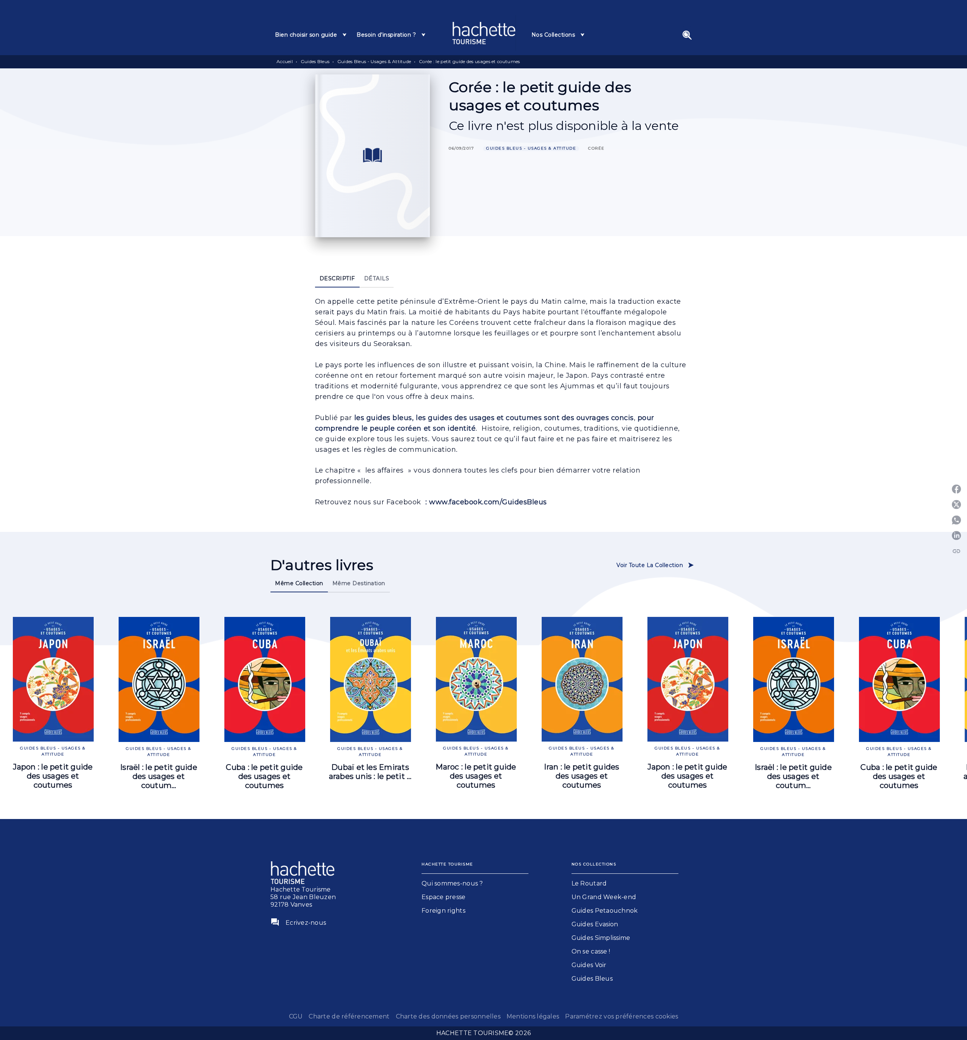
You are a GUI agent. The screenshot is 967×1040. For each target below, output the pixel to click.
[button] (531, 148)
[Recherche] (687, 35)
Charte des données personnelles (448, 1016)
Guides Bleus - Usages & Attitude (374, 61)
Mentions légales (533, 1016)
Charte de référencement (349, 1016)
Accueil (285, 61)
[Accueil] (484, 33)
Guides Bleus (315, 61)
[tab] (311, 35)
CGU (296, 1016)
